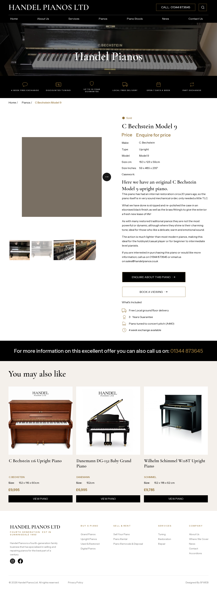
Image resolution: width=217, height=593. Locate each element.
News (192, 543)
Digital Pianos (88, 548)
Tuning (162, 534)
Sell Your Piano (121, 534)
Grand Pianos (88, 534)
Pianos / (27, 102)
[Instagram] (12, 561)
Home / (13, 102)
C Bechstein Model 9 (48, 102)
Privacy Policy (75, 582)
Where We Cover (199, 539)
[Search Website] (203, 7)
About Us (194, 534)
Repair (161, 543)
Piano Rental (120, 539)
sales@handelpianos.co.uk (142, 261)
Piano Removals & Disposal (128, 543)
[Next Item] (107, 177)
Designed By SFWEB (197, 582)
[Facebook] (20, 561)
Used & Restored (90, 543)
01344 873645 (158, 257)
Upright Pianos (89, 539)
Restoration (164, 539)
